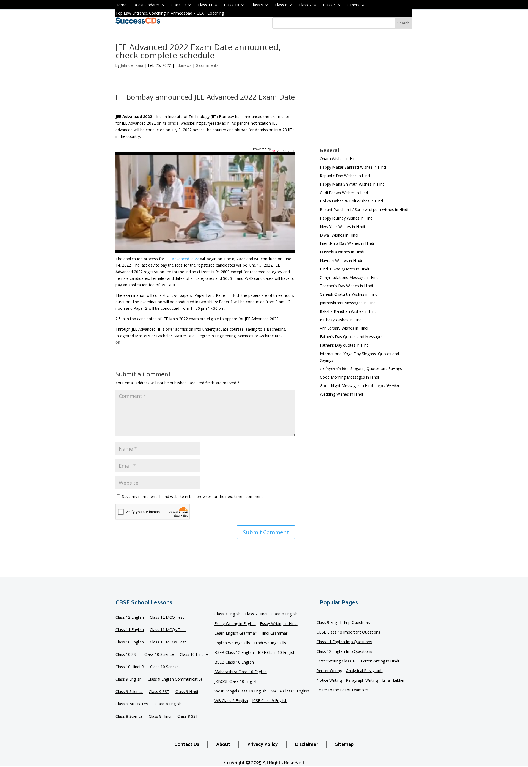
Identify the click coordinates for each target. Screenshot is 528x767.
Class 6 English (284, 614)
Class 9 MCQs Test (132, 704)
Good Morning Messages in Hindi (349, 377)
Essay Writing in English (235, 624)
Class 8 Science (129, 716)
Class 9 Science (129, 692)
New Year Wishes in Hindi (342, 226)
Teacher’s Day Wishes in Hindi (346, 285)
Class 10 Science (159, 655)
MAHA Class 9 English (290, 691)
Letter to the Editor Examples (343, 690)
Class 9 (257, 5)
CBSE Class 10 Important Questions (348, 632)
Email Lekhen (394, 680)
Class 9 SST (159, 692)
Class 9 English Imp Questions (343, 623)
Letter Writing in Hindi (380, 661)
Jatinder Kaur (132, 65)
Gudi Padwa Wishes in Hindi (344, 192)
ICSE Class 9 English (269, 701)
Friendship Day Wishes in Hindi (347, 243)
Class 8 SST (187, 716)
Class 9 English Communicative (175, 679)
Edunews (183, 65)
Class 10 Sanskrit (165, 667)
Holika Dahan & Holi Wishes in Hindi (352, 201)
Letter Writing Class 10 (337, 661)
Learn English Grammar (235, 633)
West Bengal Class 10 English (240, 691)
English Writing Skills (232, 643)
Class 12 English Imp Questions (344, 652)
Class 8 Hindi (160, 716)
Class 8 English (168, 704)
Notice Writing (329, 680)
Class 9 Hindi (186, 692)
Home (121, 5)
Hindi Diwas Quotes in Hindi (345, 269)
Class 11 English (130, 630)
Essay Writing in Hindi (279, 624)
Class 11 (205, 5)
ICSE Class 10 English (276, 653)
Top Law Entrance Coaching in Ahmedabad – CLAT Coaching (170, 13)
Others (353, 5)
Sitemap (344, 744)
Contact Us (186, 744)
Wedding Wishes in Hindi (341, 394)
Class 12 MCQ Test (167, 617)
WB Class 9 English (231, 701)
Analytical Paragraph (364, 671)
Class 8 (281, 5)
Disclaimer (306, 744)
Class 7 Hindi (256, 614)
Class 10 (231, 5)
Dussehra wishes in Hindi (342, 251)
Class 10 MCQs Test (168, 642)
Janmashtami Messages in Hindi (348, 302)
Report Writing (329, 671)
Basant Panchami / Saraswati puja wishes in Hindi (364, 209)
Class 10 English (130, 642)
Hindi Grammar (273, 633)
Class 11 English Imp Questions (344, 642)
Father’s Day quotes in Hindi (345, 345)
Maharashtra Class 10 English (241, 672)
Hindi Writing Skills (270, 643)
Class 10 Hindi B (130, 667)
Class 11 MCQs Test (168, 630)
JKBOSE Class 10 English (236, 682)
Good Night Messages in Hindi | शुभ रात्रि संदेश (359, 385)
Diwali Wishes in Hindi (339, 235)
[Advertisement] (366, 94)
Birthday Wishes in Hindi (341, 319)
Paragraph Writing (362, 680)
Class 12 (178, 5)
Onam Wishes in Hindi (339, 158)
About (223, 744)
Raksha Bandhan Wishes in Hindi (349, 311)
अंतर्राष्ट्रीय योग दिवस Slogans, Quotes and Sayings (361, 368)
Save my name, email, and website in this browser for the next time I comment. (193, 496)
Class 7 (305, 5)
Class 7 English (228, 614)
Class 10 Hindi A (194, 655)
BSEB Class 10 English (234, 662)
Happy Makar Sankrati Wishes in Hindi (353, 167)
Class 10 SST (127, 655)
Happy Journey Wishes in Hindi (346, 218)
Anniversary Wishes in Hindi (344, 328)
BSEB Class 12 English (234, 653)
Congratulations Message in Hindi (350, 277)
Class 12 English (130, 617)
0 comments (207, 65)
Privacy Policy (262, 744)
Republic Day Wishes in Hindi (345, 175)
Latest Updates (146, 5)
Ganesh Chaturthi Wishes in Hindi (349, 294)
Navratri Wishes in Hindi (341, 260)
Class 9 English (129, 679)
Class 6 (329, 5)
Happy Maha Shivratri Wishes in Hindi (353, 184)
